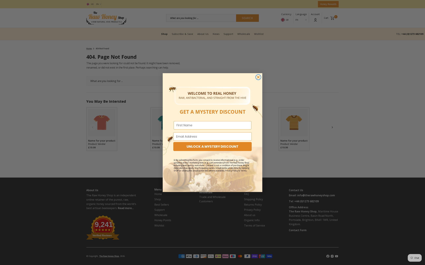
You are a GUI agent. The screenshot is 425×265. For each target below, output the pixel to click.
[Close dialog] (258, 77)
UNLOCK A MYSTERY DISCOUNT (212, 146)
